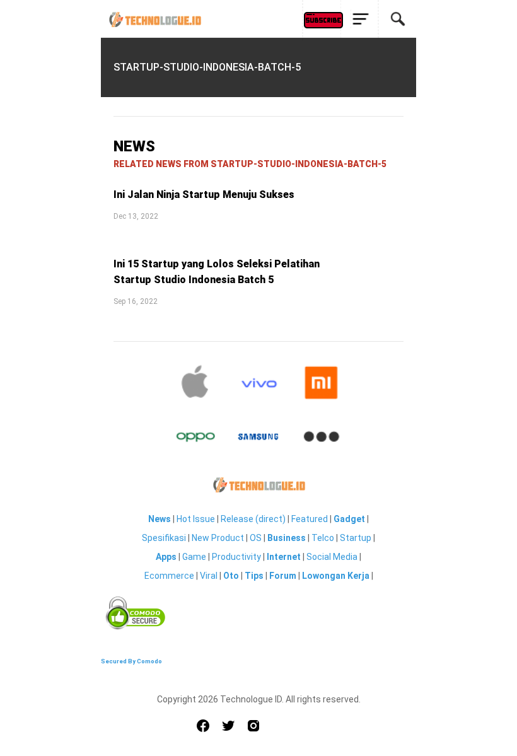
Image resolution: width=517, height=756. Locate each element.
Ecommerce (169, 576)
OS (256, 538)
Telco (322, 538)
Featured (309, 519)
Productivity (236, 557)
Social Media (331, 557)
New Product (218, 538)
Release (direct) (253, 519)
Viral (209, 576)
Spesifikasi (164, 538)
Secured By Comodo (131, 661)
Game (194, 557)
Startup (355, 538)
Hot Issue (196, 519)
